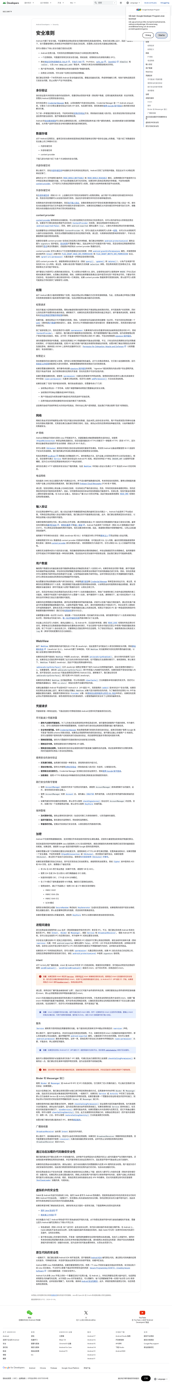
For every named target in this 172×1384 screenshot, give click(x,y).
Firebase (54, 1368)
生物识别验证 (79, 113)
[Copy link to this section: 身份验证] (49, 90)
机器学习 (34, 1340)
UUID (38, 323)
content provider (43, 184)
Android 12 (91, 1355)
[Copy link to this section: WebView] (51, 641)
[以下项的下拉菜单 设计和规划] (52, 3)
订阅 (146, 1378)
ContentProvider (80, 223)
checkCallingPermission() (120, 1058)
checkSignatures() (91, 801)
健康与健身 (35, 1344)
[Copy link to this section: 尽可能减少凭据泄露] (59, 718)
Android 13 (91, 1351)
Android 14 (91, 1347)
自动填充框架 (50, 121)
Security (7, 12)
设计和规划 (44, 3)
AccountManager (53, 787)
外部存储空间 (43, 195)
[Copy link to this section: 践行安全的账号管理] (59, 782)
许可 (15, 1378)
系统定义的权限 (42, 364)
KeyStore (89, 804)
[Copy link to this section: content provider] (57, 215)
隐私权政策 (35, 1351)
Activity (114, 1093)
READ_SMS (124, 494)
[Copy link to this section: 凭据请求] (49, 706)
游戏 (32, 1336)
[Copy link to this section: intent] (44, 960)
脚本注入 (104, 536)
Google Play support (151, 1344)
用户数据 (51, 323)
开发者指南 (120, 1340)
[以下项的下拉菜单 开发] (64, 3)
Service (57, 459)
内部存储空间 (56, 170)
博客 (4, 1355)
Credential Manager (56, 103)
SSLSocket (51, 448)
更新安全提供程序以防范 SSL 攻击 (101, 693)
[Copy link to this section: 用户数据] (49, 563)
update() (100, 261)
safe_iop (100, 62)
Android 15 (91, 1344)
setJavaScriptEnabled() (101, 657)
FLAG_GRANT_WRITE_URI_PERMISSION (112, 254)
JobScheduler (111, 1050)
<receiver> (65, 1139)
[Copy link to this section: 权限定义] (47, 356)
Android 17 (91, 1336)
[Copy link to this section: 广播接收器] (50, 1126)
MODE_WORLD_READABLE (97, 178)
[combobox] (105, 3)
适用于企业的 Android (11, 1340)
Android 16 (91, 1340)
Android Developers (43, 25)
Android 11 (91, 1359)
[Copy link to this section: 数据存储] (49, 133)
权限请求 (68, 611)
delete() (112, 261)
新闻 (4, 1351)
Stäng (148, 35)
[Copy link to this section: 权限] (44, 290)
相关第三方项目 (47, 1215)
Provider (75, 693)
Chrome (43, 1368)
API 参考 (119, 1344)
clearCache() (92, 680)
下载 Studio (120, 1347)
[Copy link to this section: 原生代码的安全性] (61, 1252)
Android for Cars (65, 1347)
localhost (52, 456)
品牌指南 (22, 1378)
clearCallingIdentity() (63, 1112)
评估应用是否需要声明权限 (51, 315)
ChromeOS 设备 (65, 1344)
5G (32, 1355)
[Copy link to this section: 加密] (44, 834)
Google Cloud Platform (70, 1368)
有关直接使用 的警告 (94, 857)
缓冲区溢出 (52, 525)
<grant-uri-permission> (52, 257)
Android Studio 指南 (123, 1336)
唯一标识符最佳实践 (71, 618)
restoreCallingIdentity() (77, 1115)
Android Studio (150, 3)
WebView (87, 466)
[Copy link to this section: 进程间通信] (52, 925)
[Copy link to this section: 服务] (43, 1023)
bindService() (63, 982)
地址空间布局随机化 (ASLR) (56, 62)
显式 (81, 976)
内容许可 (54, 1295)
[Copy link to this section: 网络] (44, 415)
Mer (71, 3)
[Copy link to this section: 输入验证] (49, 506)
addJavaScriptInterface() (49, 667)
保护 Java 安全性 (48, 1210)
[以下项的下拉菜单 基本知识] (34, 3)
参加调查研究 (149, 1347)
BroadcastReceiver (107, 933)
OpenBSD (112, 62)
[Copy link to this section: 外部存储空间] (52, 190)
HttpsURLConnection (46, 441)
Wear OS (62, 1340)
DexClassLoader (44, 1180)
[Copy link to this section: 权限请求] (47, 305)
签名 (45, 246)
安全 (4, 1344)
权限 (115, 230)
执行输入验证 (73, 203)
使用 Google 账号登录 (112, 106)
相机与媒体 (35, 1347)
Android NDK (96, 1258)
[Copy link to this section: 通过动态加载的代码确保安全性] (77, 1152)
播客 (4, 1359)
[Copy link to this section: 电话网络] (47, 476)
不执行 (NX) (77, 62)
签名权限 (64, 244)
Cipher (117, 861)
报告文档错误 (149, 1340)
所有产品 (87, 1368)
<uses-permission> (123, 1039)
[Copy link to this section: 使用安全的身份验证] (59, 758)
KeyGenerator (84, 907)
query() (89, 261)
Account (69, 794)
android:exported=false (48, 226)
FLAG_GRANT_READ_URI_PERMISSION (77, 254)
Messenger (75, 933)
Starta (162, 35)
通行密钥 (84, 581)
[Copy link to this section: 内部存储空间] (52, 165)
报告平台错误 (149, 1336)
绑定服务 (77, 1120)
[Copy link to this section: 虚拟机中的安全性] (61, 1190)
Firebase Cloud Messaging (90, 484)
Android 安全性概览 (89, 1281)
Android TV (63, 1351)
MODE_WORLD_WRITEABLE (73, 178)
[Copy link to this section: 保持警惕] (47, 811)
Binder (64, 933)
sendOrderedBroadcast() (70, 968)
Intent (49, 254)
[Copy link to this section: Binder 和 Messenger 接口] (66, 1078)
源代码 (5, 1347)
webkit (105, 688)
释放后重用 (65, 525)
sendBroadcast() (48, 968)
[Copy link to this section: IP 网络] (46, 433)
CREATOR (90, 794)
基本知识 (27, 3)
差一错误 (78, 525)
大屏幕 (61, 1336)
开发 (59, 3)
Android (6, 1336)
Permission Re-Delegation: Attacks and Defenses (103, 346)
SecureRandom (62, 907)
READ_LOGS (112, 623)
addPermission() (99, 379)
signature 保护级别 (123, 336)
